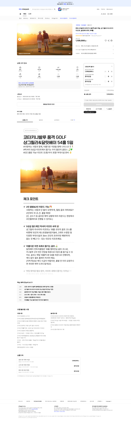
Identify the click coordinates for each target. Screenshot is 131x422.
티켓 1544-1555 (65, 407)
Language (108, 401)
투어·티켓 (40, 18)
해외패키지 (33, 18)
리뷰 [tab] (73, 120)
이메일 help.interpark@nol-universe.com (71, 408)
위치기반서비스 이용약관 (50, 401)
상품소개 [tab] (25, 120)
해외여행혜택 (63, 18)
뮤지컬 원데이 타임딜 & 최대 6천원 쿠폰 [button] (42, 9)
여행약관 (62, 401)
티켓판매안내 (83, 401)
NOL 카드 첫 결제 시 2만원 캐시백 (89, 46)
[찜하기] (106, 41)
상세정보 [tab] (56, 120)
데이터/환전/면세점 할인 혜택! (89, 53)
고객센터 (99, 401)
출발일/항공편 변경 (48, 104)
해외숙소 (25, 18)
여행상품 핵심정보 (96, 35)
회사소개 (20, 401)
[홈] (20, 14)
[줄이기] (105, 71)
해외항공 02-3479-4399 (59, 410)
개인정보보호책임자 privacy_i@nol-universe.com (102, 410)
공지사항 (92, 401)
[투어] (25, 14)
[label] (99, 66)
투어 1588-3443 (57, 407)
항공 (20, 18)
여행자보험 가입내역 (72, 401)
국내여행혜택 (72, 18)
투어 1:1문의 (56, 411)
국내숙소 (47, 18)
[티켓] (30, 14)
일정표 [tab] (41, 120)
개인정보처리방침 (38, 401)
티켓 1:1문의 (62, 411)
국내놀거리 (55, 18)
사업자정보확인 (35, 408)
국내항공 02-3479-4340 (70, 410)
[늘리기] (112, 71)
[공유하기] (108, 41)
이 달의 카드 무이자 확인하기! (88, 49)
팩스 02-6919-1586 (58, 408)
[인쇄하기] (111, 41)
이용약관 (28, 401)
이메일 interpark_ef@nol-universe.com (100, 408)
